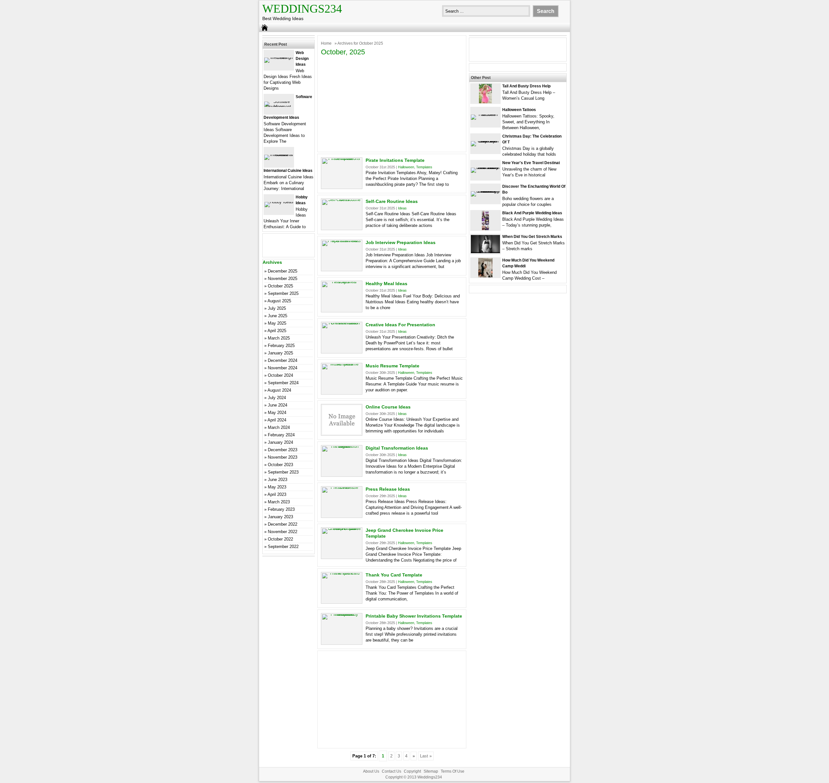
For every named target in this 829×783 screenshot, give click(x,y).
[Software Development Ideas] (278, 106)
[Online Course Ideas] (341, 433)
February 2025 (281, 345)
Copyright (412, 771)
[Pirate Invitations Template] (341, 158)
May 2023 (277, 487)
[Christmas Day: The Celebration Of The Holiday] (485, 141)
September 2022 (283, 546)
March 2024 (279, 427)
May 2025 (277, 323)
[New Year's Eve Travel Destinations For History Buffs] (485, 167)
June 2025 (277, 315)
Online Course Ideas (388, 406)
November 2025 (282, 278)
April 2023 (276, 494)
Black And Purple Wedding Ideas (532, 213)
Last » (426, 756)
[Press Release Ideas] (341, 487)
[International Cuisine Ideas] (278, 154)
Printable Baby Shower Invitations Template (414, 616)
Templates (424, 167)
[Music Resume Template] (341, 364)
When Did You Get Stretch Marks (532, 236)
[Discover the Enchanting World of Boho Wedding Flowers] (485, 191)
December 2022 (282, 524)
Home (326, 43)
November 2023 (282, 457)
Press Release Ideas (388, 489)
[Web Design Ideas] (278, 57)
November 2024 (282, 367)
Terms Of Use (452, 771)
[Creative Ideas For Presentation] (341, 322)
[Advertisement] (392, 103)
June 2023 (277, 479)
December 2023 (282, 449)
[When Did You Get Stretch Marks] (485, 251)
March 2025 (279, 338)
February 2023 (281, 509)
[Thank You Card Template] (341, 573)
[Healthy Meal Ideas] (341, 281)
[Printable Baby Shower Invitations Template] (341, 614)
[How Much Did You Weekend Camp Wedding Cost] (485, 276)
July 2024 (277, 397)
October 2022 (280, 539)
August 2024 (279, 390)
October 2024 (280, 375)
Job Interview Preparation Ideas (401, 242)
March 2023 (279, 501)
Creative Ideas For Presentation (400, 324)
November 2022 (282, 531)
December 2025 (282, 271)
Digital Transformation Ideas (397, 448)
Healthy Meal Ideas (386, 283)
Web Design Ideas (302, 58)
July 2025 (277, 308)
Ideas (402, 208)
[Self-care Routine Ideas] (341, 199)
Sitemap (431, 771)
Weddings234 (302, 8)
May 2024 (277, 412)
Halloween (406, 167)
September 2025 (283, 293)
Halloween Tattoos (519, 109)
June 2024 (277, 405)
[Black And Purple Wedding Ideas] (485, 228)
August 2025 (279, 300)
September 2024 (283, 382)
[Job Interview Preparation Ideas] (341, 240)
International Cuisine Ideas (288, 170)
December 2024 (282, 360)
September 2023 (283, 472)
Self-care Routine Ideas (392, 201)
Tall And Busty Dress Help (526, 86)
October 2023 (280, 464)
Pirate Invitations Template (395, 160)
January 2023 (280, 516)
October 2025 (280, 286)
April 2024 (276, 420)
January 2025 (280, 353)
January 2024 (280, 442)
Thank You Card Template (394, 574)
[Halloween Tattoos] (485, 114)
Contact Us (391, 771)
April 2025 (276, 330)
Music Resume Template (392, 365)
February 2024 (281, 434)
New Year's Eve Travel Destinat (531, 163)
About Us (371, 771)
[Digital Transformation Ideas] (341, 446)
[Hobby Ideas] (279, 201)
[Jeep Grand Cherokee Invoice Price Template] (341, 528)
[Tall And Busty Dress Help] (485, 101)
